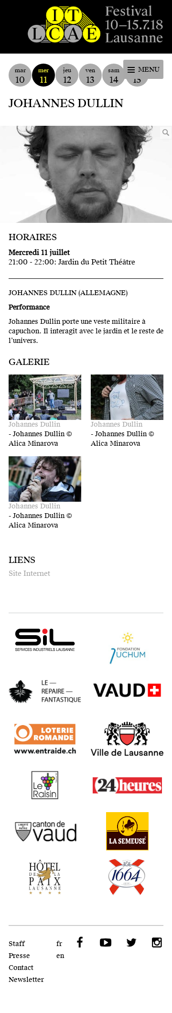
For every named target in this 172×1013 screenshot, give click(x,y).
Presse (19, 955)
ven (90, 75)
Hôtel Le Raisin (45, 785)
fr (59, 943)
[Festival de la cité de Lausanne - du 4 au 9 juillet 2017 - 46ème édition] (86, 27)
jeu (67, 75)
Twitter (130, 943)
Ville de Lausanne (127, 739)
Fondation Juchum (127, 647)
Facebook (79, 943)
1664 (127, 877)
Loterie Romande (45, 739)
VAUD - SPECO (127, 693)
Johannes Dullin (34, 424)
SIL (45, 640)
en (60, 955)
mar (20, 75)
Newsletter (26, 979)
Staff (17, 943)
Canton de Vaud (45, 831)
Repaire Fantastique (45, 693)
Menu (149, 69)
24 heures (127, 785)
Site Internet (29, 573)
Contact (21, 967)
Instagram (156, 943)
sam (113, 75)
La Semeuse (127, 831)
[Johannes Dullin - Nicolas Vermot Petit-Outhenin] (86, 174)
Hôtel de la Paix (45, 877)
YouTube (104, 943)
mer (43, 75)
